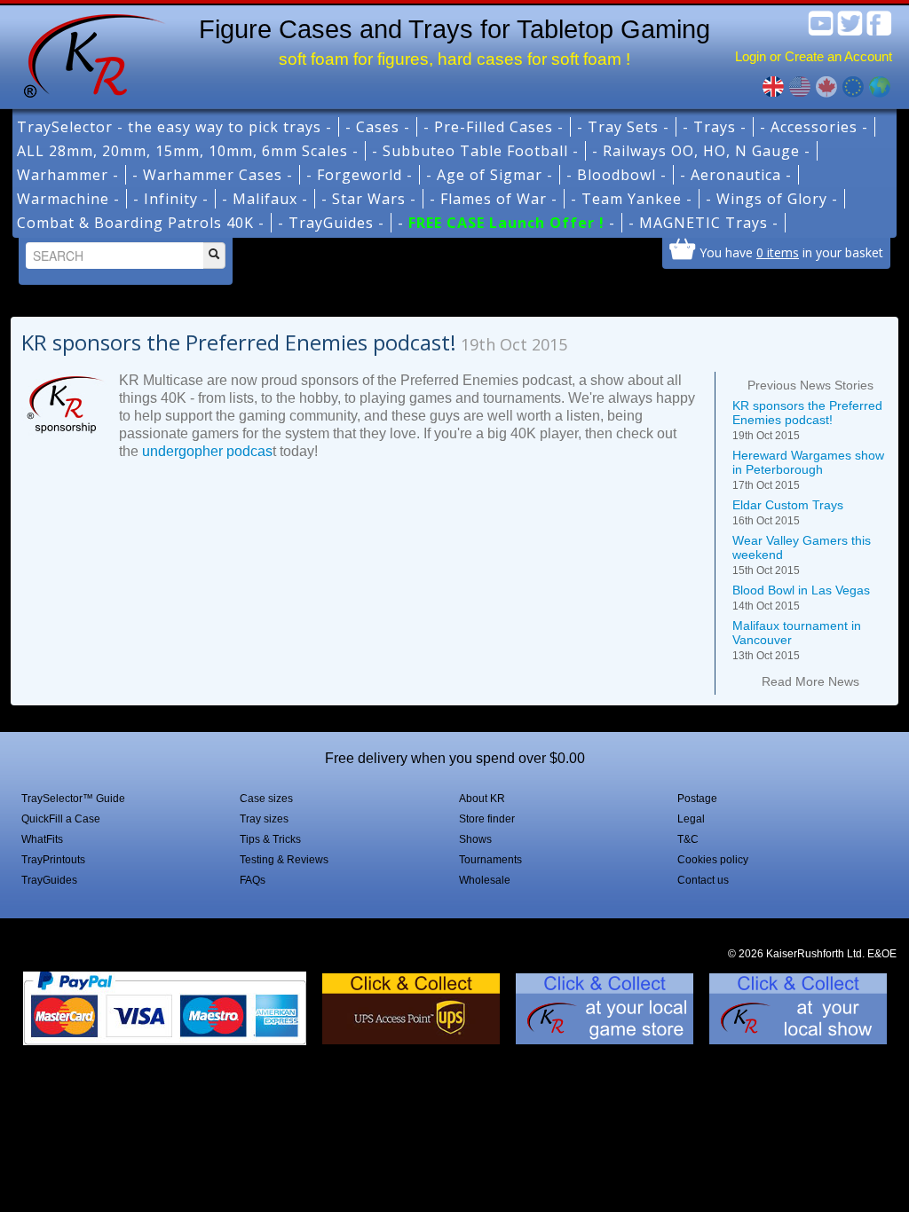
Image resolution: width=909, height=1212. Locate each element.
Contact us (703, 880)
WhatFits (42, 839)
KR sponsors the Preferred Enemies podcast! (807, 420)
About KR (482, 798)
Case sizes (266, 798)
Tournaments (490, 860)
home (87, 53)
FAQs (252, 880)
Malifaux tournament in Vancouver (796, 640)
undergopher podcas (207, 451)
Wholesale (484, 880)
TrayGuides (49, 880)
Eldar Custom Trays (787, 512)
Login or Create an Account (813, 56)
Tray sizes (264, 819)
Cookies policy (712, 860)
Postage (697, 798)
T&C (688, 839)
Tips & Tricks (270, 839)
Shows (475, 839)
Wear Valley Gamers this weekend (801, 555)
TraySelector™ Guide (73, 798)
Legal (691, 819)
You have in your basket (791, 252)
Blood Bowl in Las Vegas (801, 597)
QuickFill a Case (60, 819)
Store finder (487, 819)
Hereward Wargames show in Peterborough (808, 470)
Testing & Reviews (284, 860)
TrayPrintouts (53, 860)
